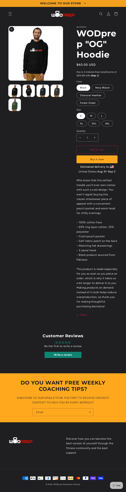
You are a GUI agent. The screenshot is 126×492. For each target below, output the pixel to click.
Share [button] (83, 314)
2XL (94, 123)
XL (81, 123)
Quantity (81, 131)
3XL (107, 123)
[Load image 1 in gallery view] (14, 91)
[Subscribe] (89, 412)
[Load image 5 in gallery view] (14, 105)
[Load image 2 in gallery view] (29, 91)
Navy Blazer (102, 87)
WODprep (57, 484)
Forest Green (88, 102)
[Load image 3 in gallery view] (43, 91)
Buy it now (97, 159)
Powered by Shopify (71, 484)
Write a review (63, 354)
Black (83, 87)
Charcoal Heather (91, 95)
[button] (10, 14)
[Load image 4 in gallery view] (57, 91)
